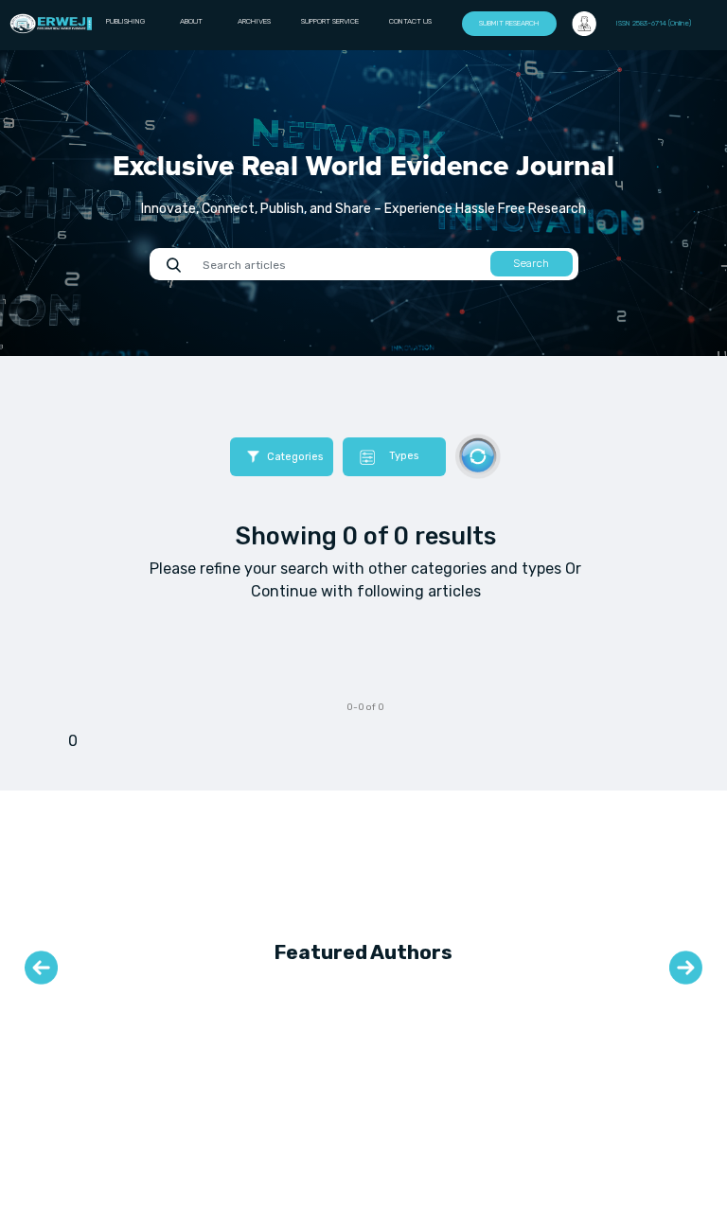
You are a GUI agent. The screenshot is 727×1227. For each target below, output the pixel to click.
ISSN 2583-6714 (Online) (653, 23)
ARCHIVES (254, 21)
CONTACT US (410, 21)
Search (531, 263)
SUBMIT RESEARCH (509, 23)
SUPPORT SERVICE (330, 21)
